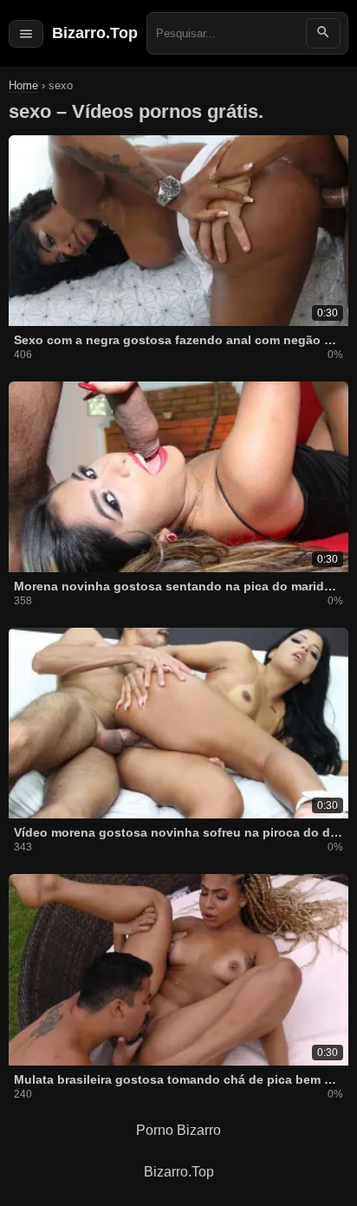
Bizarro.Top (95, 33)
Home (23, 85)
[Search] (323, 33)
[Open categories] (26, 34)
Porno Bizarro (178, 1130)
